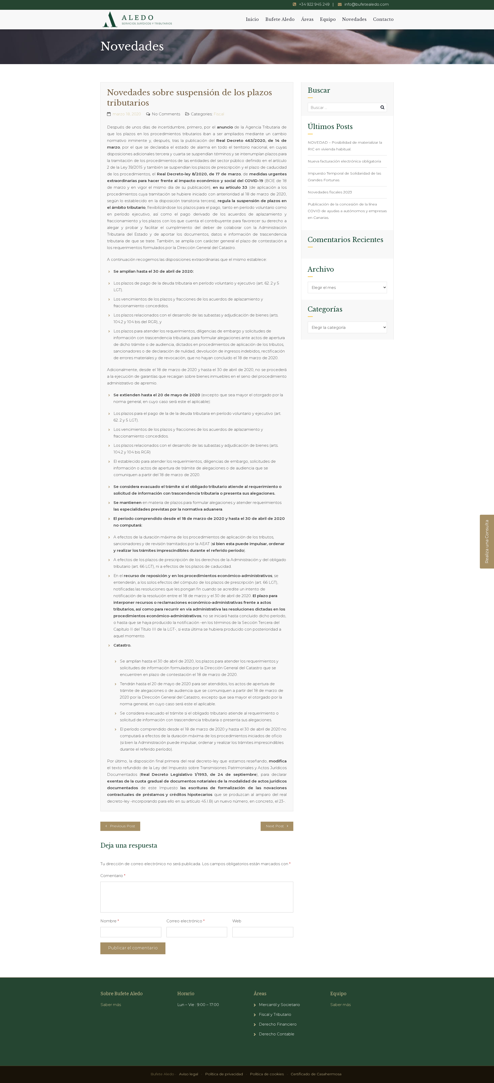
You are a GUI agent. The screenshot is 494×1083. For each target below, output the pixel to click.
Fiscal (219, 113)
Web (236, 920)
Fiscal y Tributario (275, 1014)
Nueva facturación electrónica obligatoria (344, 161)
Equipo (328, 19)
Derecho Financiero (278, 1024)
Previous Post (122, 826)
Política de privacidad (224, 1074)
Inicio (252, 19)
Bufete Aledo (280, 19)
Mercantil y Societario (279, 1004)
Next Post (275, 826)
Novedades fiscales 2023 (330, 192)
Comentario (112, 875)
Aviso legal (188, 1074)
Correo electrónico (185, 920)
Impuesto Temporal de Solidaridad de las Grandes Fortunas (344, 176)
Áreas (307, 19)
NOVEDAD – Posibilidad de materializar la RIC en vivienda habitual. (345, 145)
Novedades (354, 19)
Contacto (383, 19)
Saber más (111, 1004)
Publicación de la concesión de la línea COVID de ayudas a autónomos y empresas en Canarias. (347, 211)
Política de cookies (267, 1074)
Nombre (109, 920)
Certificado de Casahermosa (316, 1074)
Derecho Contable (276, 1034)
